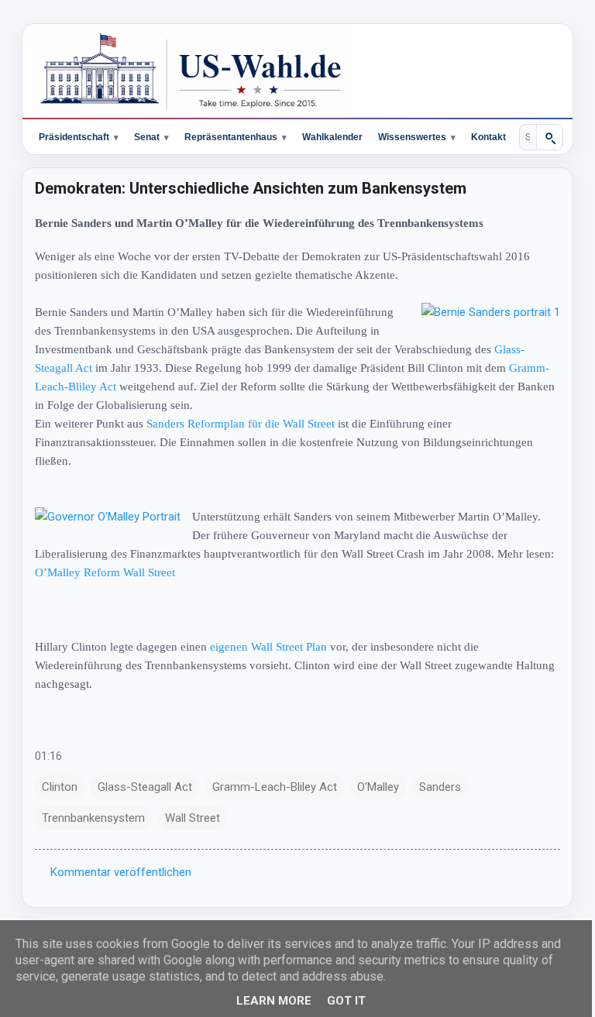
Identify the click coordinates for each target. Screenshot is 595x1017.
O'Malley (378, 787)
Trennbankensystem (93, 818)
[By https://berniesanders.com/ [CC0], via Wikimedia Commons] (479, 312)
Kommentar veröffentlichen (120, 872)
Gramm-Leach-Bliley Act (95, 386)
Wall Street (192, 818)
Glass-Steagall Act (145, 787)
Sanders (440, 787)
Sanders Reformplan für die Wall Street (240, 423)
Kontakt (488, 137)
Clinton (59, 787)
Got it (340, 1001)
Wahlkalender (332, 137)
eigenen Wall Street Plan (268, 647)
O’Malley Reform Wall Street (134, 572)
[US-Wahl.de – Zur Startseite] (297, 71)
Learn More (267, 1001)
